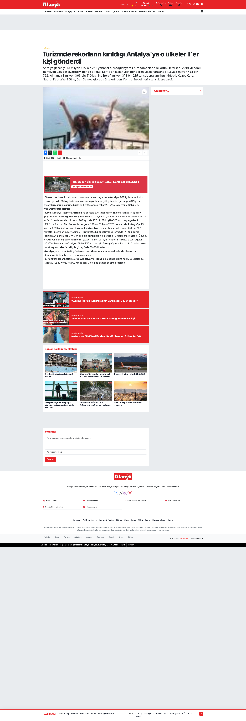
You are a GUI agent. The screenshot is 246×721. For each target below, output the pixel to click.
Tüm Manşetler (174, 501)
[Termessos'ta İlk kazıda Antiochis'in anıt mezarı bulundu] (96, 391)
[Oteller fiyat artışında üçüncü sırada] (61, 363)
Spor (107, 11)
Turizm (89, 11)
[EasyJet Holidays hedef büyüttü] (130, 363)
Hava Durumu (51, 501)
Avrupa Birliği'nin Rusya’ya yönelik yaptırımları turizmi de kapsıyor (59, 404)
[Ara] (202, 4)
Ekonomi (79, 11)
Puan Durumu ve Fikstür (136, 501)
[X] (121, 493)
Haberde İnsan (147, 11)
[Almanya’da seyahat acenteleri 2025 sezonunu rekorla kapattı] (96, 363)
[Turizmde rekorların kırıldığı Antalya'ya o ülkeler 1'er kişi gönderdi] (96, 118)
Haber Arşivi (92, 507)
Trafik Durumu (92, 501)
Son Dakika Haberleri (54, 507)
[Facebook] (116, 493)
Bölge (130, 537)
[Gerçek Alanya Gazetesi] (51, 4)
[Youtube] (130, 493)
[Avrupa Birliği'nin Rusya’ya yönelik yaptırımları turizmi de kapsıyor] (61, 391)
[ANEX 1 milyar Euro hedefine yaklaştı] (130, 391)
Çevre (116, 11)
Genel (161, 11)
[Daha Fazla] (60, 153)
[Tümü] (200, 91)
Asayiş (68, 11)
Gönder (50, 459)
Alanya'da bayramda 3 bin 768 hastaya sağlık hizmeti (89, 714)
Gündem (47, 11)
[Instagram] (125, 493)
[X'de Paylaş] (50, 153)
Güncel (99, 11)
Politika (58, 11)
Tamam (130, 545)
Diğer (121, 537)
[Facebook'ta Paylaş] (45, 153)
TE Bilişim (184, 538)
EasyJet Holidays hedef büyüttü (129, 374)
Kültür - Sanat (129, 11)
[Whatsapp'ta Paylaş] (55, 153)
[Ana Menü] (202, 11)
